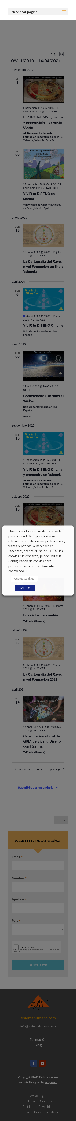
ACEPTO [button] (25, 588)
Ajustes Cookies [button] (24, 579)
